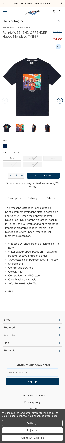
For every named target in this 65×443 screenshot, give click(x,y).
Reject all (32, 430)
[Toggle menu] (4, 12)
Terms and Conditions (33, 395)
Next (60, 100)
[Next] (62, 3)
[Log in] (54, 12)
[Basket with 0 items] (61, 12)
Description (14, 198)
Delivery (32, 198)
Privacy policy (32, 402)
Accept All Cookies (32, 438)
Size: (11, 152)
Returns (50, 198)
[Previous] (3, 3)
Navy (5, 140)
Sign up (32, 381)
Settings (32, 423)
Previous (5, 100)
